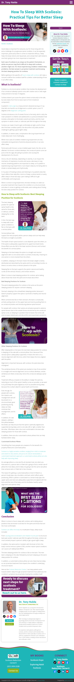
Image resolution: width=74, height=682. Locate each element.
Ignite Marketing (68, 680)
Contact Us (9, 624)
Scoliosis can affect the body (10, 530)
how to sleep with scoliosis (30, 75)
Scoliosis (10, 44)
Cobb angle (12, 106)
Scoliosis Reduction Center (17, 569)
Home (3, 44)
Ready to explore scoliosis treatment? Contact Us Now (60, 82)
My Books (9, 620)
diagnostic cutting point (18, 111)
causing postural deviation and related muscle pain (21, 536)
